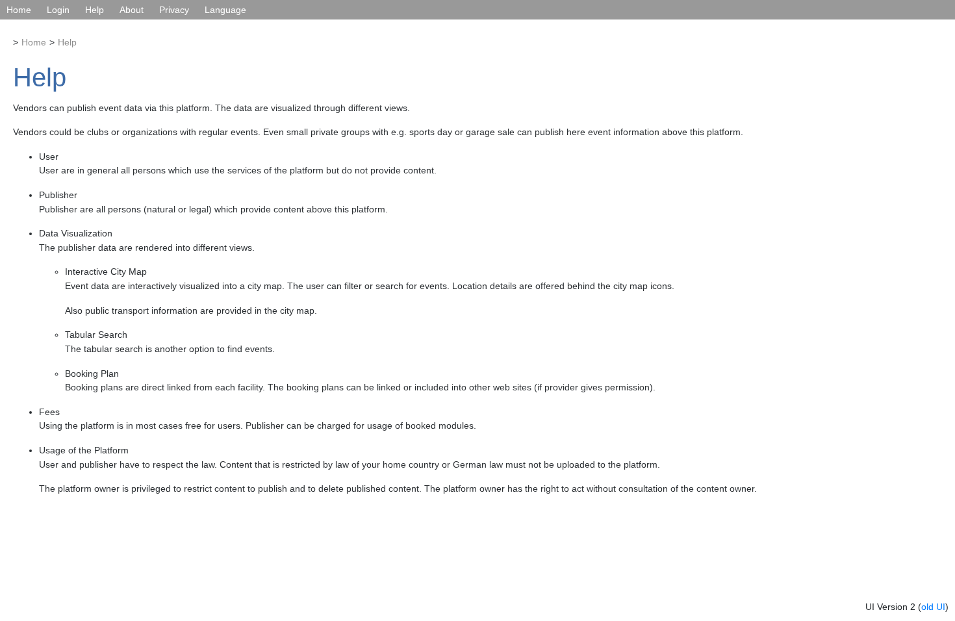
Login (58, 10)
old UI (933, 607)
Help (94, 10)
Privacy (174, 10)
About (132, 10)
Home (18, 10)
